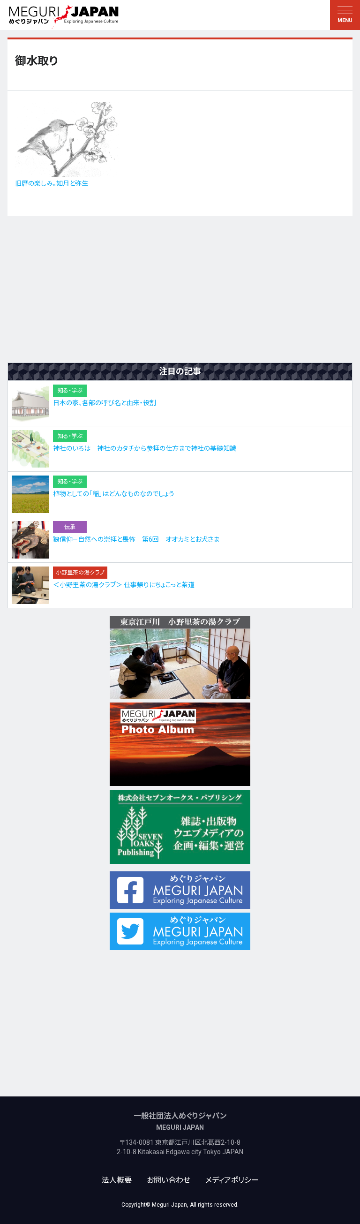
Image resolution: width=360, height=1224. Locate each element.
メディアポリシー (232, 1180)
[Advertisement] (180, 289)
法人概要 (117, 1180)
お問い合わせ (168, 1180)
